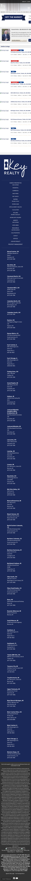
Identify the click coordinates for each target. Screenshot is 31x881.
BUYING (15, 199)
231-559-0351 (10, 672)
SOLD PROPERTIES (15, 233)
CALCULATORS (15, 210)
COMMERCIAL (15, 190)
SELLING (15, 212)
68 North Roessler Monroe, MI (14, 612)
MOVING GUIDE (15, 204)
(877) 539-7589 (11, 259)
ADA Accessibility (21, 847)
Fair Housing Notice (20, 873)
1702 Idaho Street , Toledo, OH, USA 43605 (21, 84)
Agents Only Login (10, 873)
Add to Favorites (14, 57)
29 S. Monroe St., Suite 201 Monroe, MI (14, 466)
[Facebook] (14, 878)
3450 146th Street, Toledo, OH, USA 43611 (20, 93)
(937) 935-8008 (11, 719)
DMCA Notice (14, 847)
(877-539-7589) (11, 582)
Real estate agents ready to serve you (10, 764)
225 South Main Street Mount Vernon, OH (13, 516)
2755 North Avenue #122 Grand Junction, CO (13, 335)
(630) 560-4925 (11, 366)
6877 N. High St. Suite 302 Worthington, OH (14, 303)
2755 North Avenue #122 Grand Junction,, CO (13, 753)
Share (29, 57)
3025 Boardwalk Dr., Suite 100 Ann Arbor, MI (15, 266)
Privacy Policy (9, 847)
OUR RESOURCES (16, 230)
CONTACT (15, 235)
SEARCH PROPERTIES (16, 183)
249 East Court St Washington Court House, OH (15, 578)
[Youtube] (17, 878)
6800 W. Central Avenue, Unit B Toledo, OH (15, 656)
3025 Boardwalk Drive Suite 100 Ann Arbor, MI (14, 414)
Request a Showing (23, 57)
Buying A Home (15, 201)
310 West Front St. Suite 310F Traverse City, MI (15, 668)
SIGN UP (24, 1)
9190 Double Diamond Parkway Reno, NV (15, 601)
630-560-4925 (10, 352)
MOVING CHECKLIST (15, 214)
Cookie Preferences (6, 879)
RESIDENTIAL (15, 187)
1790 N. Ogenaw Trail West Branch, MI (15, 702)
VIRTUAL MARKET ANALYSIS (15, 207)
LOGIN (28, 1)
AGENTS (15, 220)
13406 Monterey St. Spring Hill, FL (12, 645)
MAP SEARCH (15, 196)
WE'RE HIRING (15, 225)
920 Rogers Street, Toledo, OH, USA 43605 (20, 110)
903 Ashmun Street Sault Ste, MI (13, 691)
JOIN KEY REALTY (15, 241)
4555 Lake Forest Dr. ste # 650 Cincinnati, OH (15, 278)
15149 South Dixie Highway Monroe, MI (14, 622)
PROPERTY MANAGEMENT (15, 244)
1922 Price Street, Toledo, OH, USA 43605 (20, 62)
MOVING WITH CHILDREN (15, 217)
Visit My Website (16, 40)
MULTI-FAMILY (16, 193)
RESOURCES (15, 228)
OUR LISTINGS (15, 185)
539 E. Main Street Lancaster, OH (12, 441)
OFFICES (15, 238)
